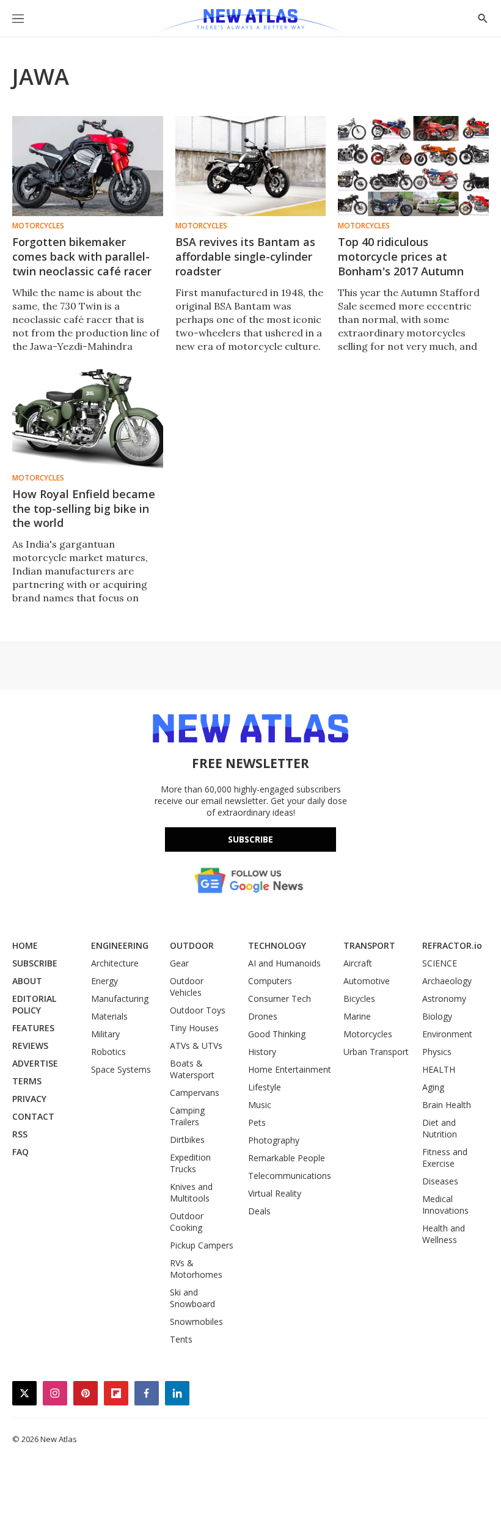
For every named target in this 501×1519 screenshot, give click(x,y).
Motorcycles (38, 226)
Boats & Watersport (192, 1069)
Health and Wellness (443, 1233)
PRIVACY (29, 1098)
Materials (109, 1016)
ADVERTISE (35, 1063)
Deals (259, 1211)
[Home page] (250, 21)
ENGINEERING (119, 945)
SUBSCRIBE (34, 963)
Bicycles (359, 998)
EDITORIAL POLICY (34, 1004)
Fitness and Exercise (444, 1157)
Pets (257, 1122)
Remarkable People (286, 1158)
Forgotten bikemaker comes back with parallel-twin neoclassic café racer (82, 256)
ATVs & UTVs (196, 1045)
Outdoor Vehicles (186, 986)
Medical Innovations (445, 1204)
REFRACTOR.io (452, 945)
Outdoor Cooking (186, 1221)
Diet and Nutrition (439, 1128)
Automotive (366, 981)
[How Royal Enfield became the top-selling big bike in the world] (87, 418)
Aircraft (357, 963)
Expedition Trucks (190, 1163)
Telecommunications (289, 1175)
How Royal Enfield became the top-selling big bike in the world (83, 509)
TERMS (27, 1081)
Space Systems (121, 1069)
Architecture (115, 963)
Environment (447, 1034)
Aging (433, 1087)
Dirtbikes (187, 1139)
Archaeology (447, 981)
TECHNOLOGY (277, 945)
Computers (270, 981)
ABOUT (27, 981)
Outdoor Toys (197, 1010)
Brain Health (446, 1105)
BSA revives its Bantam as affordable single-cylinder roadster (245, 256)
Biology (437, 1016)
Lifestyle (264, 1087)
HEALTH (438, 1069)
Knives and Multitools (191, 1192)
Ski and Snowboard (192, 1298)
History (262, 1051)
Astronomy (444, 998)
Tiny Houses (194, 1028)
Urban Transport (376, 1051)
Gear (179, 963)
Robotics (108, 1051)
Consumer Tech (279, 998)
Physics (437, 1051)
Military (105, 1034)
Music (259, 1105)
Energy (104, 981)
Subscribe (250, 839)
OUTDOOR (192, 945)
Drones (262, 1016)
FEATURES (33, 1028)
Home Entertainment (289, 1069)
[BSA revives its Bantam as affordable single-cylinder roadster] (250, 166)
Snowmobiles (196, 1321)
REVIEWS (30, 1045)
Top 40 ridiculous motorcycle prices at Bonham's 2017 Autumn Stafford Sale (401, 263)
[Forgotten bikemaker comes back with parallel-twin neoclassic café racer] (87, 166)
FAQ (20, 1152)
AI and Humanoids (284, 963)
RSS (19, 1134)
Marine (357, 1016)
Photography (273, 1140)
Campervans (194, 1092)
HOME (25, 945)
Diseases (440, 1181)
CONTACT (33, 1116)
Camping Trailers (187, 1116)
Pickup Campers (201, 1245)
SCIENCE (439, 963)
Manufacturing (119, 998)
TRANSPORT (369, 945)
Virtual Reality (274, 1193)
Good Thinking (276, 1034)
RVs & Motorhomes (196, 1268)
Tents (181, 1339)
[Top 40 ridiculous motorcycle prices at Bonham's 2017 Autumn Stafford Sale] (413, 166)
